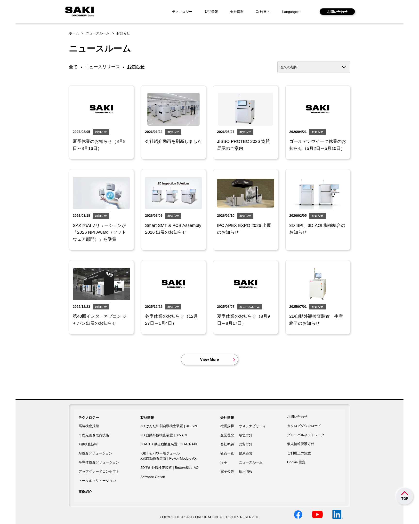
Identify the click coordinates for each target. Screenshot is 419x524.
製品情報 (211, 12)
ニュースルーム (98, 33)
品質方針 (245, 444)
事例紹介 (85, 491)
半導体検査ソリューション (99, 462)
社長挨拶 (227, 426)
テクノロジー (182, 12)
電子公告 (227, 471)
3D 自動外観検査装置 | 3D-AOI (163, 435)
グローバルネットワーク (305, 435)
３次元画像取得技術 (94, 435)
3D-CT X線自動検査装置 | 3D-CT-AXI (168, 444)
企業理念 (227, 435)
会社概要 (227, 444)
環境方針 (245, 435)
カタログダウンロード (304, 426)
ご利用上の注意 (299, 453)
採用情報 (245, 471)
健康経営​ (245, 453)
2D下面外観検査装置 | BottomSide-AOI (170, 468)
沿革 (223, 462)
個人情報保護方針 (300, 444)
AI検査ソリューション (95, 453)
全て (73, 66)
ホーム (74, 33)
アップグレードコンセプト (99, 471)
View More (209, 359)
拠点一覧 (227, 453)
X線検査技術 (88, 444)
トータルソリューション (97, 481)
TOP (404, 499)
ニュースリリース (102, 66)
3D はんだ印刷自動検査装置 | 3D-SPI (168, 426)
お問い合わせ (337, 12)
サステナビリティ (252, 426)
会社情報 (237, 12)
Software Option (152, 477)
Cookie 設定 (296, 462)
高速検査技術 (89, 426)
